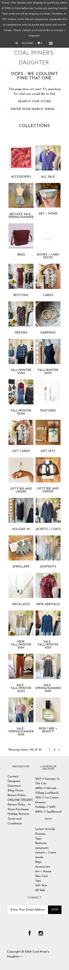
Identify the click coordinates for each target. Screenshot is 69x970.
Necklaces (21, 604)
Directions (14, 786)
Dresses (21, 332)
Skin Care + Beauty (48, 730)
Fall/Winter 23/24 (21, 372)
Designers (14, 781)
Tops (38, 838)
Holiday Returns (18, 814)
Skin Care (41, 876)
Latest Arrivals (45, 829)
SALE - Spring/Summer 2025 (48, 688)
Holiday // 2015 (45, 807)
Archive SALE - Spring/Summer (21, 216)
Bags (21, 254)
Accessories (21, 176)
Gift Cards (21, 451)
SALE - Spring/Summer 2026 (21, 731)
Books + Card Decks (48, 256)
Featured (48, 410)
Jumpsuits (48, 566)
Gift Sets (48, 451)
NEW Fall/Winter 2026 (21, 644)
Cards (48, 295)
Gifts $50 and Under (48, 490)
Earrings (48, 332)
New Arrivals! (48, 604)
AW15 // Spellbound (48, 811)
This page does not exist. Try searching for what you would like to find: (34, 91)
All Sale (48, 176)
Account (28, 43)
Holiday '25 (21, 529)
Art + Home (48, 213)
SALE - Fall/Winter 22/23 (21, 688)
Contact (13, 776)
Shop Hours (15, 790)
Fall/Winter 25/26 (21, 412)
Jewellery (21, 566)
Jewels (39, 857)
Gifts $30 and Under (21, 490)
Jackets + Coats (48, 529)
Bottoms (21, 295)
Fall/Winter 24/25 (48, 372)
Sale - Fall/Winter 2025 (48, 644)
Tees (38, 880)
